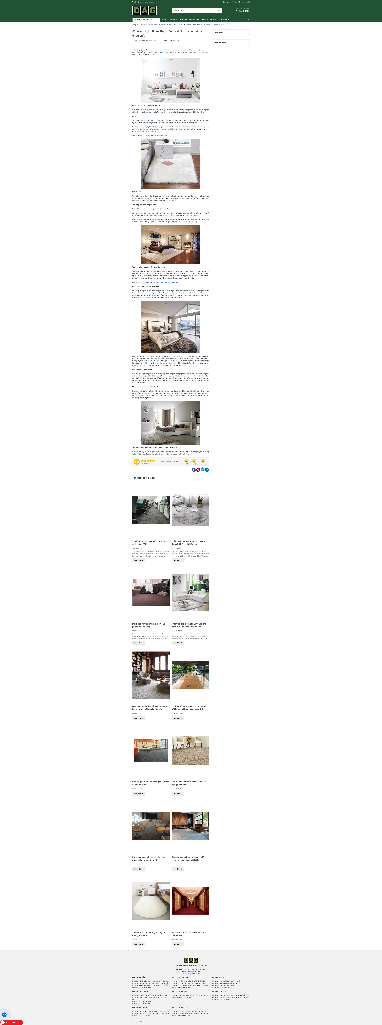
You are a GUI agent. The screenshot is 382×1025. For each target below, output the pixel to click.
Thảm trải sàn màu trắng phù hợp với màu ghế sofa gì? (149, 934)
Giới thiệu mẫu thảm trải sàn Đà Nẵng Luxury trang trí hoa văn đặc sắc (149, 707)
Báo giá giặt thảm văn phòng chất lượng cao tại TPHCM (150, 783)
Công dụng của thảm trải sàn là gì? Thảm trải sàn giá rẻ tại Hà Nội (188, 858)
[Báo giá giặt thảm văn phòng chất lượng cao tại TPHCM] (151, 750)
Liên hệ (248, 2)
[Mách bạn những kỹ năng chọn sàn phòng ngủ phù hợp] (151, 592)
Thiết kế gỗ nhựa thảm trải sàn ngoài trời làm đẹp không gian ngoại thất (189, 707)
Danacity (161, 52)
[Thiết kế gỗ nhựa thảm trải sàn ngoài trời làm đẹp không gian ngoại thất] (190, 675)
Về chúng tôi (226, 2)
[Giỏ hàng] (247, 19)
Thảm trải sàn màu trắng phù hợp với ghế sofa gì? (160, 282)
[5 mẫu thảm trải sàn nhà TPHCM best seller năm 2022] (151, 510)
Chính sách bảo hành (238, 2)
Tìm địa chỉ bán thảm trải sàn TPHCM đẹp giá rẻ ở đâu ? (189, 783)
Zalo (4, 1015)
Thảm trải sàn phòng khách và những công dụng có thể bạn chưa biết (189, 625)
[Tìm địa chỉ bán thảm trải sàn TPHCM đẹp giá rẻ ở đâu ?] (190, 750)
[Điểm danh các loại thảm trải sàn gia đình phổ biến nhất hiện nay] (190, 510)
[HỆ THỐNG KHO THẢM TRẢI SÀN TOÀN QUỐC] (144, 10)
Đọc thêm (137, 560)
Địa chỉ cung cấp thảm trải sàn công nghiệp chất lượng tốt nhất (149, 858)
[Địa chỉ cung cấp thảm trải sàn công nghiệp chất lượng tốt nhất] (151, 826)
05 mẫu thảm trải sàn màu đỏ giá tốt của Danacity (188, 934)
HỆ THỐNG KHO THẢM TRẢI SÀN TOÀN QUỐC (153, 40)
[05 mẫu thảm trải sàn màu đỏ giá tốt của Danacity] (190, 901)
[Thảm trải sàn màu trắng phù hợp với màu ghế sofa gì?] (151, 901)
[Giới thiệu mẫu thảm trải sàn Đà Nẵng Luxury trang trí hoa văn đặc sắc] (151, 675)
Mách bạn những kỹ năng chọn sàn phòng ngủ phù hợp (148, 625)
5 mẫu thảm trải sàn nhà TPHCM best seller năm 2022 (149, 542)
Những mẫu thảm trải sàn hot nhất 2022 (156, 136)
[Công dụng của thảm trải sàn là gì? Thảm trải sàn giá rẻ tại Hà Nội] (190, 826)
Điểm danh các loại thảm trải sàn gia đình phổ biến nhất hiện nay (188, 542)
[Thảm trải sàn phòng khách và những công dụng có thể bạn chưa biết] (190, 592)
